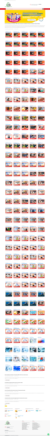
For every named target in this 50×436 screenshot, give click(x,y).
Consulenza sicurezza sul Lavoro (10, 410)
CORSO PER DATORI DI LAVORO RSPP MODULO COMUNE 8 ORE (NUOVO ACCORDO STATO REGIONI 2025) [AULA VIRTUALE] (8, 41)
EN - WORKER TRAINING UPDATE (32, 235)
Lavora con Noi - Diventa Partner (20, 416)
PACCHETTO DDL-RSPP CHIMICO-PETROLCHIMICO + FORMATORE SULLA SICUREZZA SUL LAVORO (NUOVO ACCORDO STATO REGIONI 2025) (25, 69)
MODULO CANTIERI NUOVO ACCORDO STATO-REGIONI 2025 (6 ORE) (17, 32)
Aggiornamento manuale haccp (25, 429)
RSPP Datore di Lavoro (24, 428)
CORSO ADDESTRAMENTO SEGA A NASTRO (41, 115)
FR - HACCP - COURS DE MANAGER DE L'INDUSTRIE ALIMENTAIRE (8, 189)
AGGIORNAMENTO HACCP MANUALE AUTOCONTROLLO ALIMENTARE (16, 328)
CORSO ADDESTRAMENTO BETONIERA (32, 134)
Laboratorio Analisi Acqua (24, 425)
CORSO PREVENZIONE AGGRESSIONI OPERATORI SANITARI (40, 87)
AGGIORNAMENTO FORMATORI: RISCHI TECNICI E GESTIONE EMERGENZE (25, 217)
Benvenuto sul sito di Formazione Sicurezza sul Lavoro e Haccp (10, 0)
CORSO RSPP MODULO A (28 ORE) (25, 226)
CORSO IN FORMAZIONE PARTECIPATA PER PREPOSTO (8, 152)
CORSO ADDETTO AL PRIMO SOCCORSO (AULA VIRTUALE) (41, 300)
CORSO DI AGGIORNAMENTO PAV (25, 171)
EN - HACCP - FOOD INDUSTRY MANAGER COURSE (17, 180)
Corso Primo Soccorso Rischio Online (35, 426)
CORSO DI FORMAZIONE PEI (32, 161)
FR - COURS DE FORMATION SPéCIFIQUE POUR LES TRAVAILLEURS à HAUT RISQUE (25, 235)
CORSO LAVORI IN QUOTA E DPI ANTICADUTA (41, 106)
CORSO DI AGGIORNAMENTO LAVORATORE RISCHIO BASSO (25, 282)
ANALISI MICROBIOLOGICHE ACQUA (32, 356)
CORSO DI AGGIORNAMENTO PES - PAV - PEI (41, 161)
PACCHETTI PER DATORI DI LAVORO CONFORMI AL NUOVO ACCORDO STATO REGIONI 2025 (8, 50)
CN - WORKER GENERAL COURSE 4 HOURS (8, 245)
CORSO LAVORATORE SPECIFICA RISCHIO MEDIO (17, 87)
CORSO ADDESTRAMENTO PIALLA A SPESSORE (16, 134)
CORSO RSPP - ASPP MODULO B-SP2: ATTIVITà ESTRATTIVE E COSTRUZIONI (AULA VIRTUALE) (17, 300)
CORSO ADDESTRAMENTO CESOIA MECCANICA (24, 134)
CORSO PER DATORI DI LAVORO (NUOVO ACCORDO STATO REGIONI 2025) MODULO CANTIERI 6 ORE (33, 32)
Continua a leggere (7, 395)
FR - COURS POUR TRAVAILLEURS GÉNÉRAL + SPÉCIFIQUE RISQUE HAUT (33, 273)
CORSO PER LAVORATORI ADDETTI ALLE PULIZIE (7, 78)
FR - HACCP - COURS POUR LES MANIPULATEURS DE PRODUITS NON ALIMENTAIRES (25, 189)
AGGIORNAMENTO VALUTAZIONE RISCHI (24, 319)
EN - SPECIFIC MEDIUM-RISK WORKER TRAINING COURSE (32, 263)
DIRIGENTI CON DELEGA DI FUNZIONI (24, 152)
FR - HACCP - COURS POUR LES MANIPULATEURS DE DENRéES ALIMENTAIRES (17, 189)
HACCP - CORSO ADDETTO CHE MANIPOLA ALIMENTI (17, 208)
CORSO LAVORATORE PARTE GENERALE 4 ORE (16, 78)
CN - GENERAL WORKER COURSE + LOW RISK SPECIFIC (17, 245)
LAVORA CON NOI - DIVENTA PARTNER (8, 319)
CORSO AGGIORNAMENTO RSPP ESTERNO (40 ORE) (33, 226)
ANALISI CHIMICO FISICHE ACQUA (24, 356)
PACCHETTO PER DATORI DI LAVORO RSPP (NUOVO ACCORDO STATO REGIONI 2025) (25, 50)
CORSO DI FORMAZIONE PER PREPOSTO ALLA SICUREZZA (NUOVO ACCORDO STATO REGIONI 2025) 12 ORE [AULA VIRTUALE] (32, 69)
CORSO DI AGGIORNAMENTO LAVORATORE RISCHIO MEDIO (33, 282)
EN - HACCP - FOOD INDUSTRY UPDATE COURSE (8, 180)
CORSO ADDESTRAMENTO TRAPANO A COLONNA (8, 124)
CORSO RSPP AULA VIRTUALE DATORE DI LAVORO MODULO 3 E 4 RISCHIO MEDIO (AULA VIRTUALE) (25, 291)
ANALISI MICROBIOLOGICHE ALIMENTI (41, 356)
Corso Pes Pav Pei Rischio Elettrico (35, 425)
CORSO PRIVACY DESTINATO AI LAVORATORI (33, 208)
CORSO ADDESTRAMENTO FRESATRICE (40, 134)
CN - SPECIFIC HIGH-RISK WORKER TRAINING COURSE (16, 254)
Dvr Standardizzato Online (34, 428)
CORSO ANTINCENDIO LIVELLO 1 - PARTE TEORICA (25, 106)
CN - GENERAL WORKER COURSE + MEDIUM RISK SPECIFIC (25, 245)
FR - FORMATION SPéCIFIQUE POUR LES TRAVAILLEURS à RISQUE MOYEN (16, 235)
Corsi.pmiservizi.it (6, 40)
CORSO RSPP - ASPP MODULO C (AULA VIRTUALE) (41, 291)
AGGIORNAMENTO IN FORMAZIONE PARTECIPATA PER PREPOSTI (17, 152)
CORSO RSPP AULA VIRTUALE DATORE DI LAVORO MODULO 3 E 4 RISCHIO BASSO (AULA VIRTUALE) (17, 291)
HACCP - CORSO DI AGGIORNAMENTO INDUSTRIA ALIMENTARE (41, 198)
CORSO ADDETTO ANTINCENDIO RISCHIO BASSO (17, 310)
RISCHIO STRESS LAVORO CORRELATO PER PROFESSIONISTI (8, 217)
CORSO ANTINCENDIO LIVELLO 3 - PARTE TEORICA (8, 106)
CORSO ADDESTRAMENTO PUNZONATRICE (8, 134)
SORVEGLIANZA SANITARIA (40, 365)
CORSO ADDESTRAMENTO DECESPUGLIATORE (24, 115)
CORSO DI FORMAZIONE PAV (24, 161)
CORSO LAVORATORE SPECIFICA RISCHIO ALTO (25, 87)
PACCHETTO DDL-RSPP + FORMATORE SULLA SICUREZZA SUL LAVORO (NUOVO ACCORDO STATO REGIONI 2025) (33, 60)
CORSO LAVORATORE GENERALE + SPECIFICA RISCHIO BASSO (25, 78)
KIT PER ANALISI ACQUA (7, 365)
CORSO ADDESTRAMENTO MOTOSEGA (8, 115)
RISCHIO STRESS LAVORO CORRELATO (8, 97)
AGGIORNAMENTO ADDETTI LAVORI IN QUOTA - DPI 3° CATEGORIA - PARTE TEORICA (16, 124)
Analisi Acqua (40, 410)
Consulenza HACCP (20, 410)
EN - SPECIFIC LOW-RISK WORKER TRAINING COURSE (24, 263)
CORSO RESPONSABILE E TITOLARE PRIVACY (40, 208)
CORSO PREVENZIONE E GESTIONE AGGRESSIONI (32, 87)
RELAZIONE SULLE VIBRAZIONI (17, 337)
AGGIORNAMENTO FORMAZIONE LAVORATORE (16, 97)
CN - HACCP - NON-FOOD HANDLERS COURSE (16, 198)
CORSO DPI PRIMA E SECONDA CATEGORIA (33, 106)
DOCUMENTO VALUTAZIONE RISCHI (16, 319)
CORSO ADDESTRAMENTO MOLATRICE (40, 124)
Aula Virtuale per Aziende (24, 426)
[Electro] (8, 5)
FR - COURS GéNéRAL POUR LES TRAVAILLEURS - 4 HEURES (8, 273)
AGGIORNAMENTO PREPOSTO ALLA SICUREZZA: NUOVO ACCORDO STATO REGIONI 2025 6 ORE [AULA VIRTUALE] (41, 69)
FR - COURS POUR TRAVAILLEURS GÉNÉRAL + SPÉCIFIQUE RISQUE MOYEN (25, 273)
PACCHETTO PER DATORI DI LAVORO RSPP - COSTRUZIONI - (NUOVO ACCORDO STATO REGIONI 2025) (8, 60)
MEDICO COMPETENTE (32, 365)
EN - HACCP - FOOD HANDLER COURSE (25, 180)
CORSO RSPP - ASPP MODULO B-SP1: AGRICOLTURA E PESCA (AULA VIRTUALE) (8, 300)
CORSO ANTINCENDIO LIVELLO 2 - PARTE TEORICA (17, 106)
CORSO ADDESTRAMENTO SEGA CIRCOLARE (33, 115)
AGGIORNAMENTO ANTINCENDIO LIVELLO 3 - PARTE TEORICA (32, 97)
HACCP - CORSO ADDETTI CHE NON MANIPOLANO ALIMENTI (25, 208)
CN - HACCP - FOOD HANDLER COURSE (8, 198)
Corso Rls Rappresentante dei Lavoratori (36, 424)
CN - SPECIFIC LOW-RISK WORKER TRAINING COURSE (41, 245)
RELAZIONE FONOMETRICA (8, 337)
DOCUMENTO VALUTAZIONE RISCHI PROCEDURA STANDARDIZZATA (41, 319)
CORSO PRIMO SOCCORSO (32, 152)
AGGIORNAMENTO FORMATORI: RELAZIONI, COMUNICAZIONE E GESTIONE (41, 217)
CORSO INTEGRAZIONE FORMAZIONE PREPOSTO (24, 310)
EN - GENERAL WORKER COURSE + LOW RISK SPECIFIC (41, 254)
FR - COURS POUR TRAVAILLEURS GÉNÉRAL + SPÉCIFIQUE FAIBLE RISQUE (17, 273)
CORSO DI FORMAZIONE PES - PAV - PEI (8, 161)
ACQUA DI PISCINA (32, 337)
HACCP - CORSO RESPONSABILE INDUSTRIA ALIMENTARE (8, 208)
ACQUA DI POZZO (39, 337)
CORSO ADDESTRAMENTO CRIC (25, 124)
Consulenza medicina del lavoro (31, 410)
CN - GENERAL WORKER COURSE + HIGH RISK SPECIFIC (33, 245)
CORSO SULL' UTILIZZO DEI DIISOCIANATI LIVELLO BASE (24, 97)
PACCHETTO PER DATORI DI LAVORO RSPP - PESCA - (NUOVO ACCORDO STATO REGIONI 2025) (41, 50)
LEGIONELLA (15, 365)
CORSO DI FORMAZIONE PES (16, 161)
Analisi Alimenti (9, 415)
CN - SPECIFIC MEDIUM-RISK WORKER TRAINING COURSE (8, 254)
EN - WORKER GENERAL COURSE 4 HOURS (33, 254)
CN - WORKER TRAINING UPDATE (24, 254)
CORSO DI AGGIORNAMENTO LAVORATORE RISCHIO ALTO (41, 282)
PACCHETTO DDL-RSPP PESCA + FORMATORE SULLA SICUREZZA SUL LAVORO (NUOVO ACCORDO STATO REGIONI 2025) (8, 69)
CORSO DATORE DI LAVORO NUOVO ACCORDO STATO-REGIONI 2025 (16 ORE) (8, 32)
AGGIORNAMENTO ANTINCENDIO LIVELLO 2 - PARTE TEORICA (40, 97)
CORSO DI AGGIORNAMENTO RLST (8, 143)
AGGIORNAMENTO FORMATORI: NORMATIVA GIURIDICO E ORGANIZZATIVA (17, 217)
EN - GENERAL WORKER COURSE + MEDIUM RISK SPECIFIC (8, 263)
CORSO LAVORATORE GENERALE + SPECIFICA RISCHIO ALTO (41, 78)
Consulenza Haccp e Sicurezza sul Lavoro (26, 422)
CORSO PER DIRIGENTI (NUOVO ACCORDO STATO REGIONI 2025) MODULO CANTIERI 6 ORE (41, 32)
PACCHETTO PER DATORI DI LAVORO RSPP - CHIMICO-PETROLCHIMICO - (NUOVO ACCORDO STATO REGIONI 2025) (17, 60)
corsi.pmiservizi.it (7, 435)
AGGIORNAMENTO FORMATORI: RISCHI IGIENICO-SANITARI (33, 217)
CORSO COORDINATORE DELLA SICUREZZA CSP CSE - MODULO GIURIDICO (8, 235)
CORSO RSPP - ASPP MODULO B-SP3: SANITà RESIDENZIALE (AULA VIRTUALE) (25, 300)
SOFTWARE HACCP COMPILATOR (25, 337)
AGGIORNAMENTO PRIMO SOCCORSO (40, 152)
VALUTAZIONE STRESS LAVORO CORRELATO (41, 328)
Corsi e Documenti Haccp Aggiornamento (26, 424)
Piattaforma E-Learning (24, 427)
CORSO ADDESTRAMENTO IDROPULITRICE (32, 124)
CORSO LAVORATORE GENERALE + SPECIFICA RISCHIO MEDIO (33, 78)
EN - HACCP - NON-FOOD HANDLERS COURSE (32, 180)
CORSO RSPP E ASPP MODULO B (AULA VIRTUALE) (8, 291)
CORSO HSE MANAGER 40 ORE (8, 226)
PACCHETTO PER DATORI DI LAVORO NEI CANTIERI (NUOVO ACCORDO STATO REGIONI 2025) (17, 50)
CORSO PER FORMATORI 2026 (41, 226)
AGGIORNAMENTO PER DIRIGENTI (40, 143)
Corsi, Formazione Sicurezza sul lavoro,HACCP (9, 383)
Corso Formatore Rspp (34, 422)
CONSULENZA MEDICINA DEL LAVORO (25, 365)
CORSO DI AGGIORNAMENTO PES (16, 171)
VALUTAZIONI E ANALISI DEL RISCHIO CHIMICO (33, 319)
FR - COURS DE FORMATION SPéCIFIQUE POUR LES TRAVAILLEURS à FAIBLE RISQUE (41, 273)
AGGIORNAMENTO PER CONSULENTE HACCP (32, 198)
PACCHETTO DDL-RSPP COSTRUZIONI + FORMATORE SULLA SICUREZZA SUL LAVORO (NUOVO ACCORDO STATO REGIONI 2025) (17, 69)
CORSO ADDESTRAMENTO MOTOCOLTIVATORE (16, 115)
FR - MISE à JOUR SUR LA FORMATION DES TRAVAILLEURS (41, 235)
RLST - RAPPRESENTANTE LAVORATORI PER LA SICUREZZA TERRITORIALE (17, 143)
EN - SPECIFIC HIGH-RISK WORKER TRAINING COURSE (41, 263)
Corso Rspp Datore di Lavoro (35, 423)
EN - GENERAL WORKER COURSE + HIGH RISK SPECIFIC (17, 263)
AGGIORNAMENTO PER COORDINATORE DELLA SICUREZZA (16, 226)
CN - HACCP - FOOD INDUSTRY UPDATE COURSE (33, 189)
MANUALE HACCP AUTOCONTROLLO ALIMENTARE (8, 328)
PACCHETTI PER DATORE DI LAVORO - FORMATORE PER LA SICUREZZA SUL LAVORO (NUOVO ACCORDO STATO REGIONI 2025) (25, 60)
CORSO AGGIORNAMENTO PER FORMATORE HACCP (25, 198)
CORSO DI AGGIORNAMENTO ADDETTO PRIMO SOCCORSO (8, 310)
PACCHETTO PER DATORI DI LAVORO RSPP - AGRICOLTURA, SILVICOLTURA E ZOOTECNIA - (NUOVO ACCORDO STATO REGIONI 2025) (33, 50)
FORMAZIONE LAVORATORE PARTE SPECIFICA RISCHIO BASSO (8, 87)
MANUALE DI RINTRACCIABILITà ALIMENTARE (25, 328)
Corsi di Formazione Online (24, 423)
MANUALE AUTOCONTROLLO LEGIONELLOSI (33, 328)
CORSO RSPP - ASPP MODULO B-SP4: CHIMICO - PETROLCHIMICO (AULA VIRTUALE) (33, 300)
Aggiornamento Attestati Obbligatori (35, 427)
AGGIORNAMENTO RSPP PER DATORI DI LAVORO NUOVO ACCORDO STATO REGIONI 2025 (25, 32)
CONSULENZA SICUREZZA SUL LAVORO (8, 282)
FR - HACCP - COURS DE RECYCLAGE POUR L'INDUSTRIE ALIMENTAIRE (41, 180)
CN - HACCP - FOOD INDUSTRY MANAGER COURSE (41, 189)
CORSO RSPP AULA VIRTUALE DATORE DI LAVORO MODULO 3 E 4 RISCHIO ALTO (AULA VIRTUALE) (33, 291)
